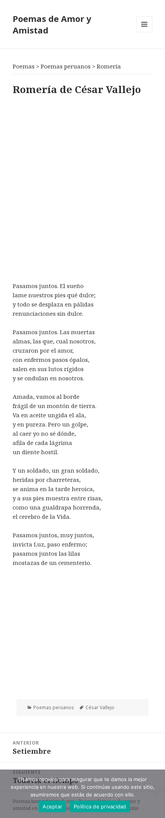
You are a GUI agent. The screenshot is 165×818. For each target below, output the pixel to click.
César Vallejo (100, 707)
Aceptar (52, 806)
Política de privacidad (100, 806)
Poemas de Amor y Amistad (52, 24)
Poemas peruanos (53, 707)
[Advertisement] (82, 187)
